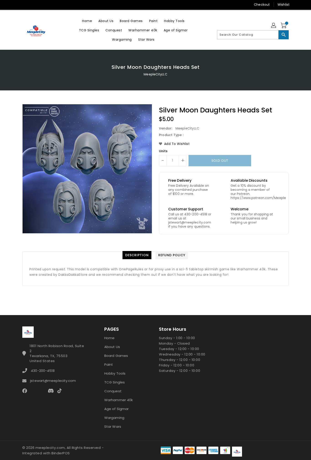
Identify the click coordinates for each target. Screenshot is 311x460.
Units (163, 151)
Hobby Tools (114, 373)
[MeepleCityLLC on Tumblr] (50, 4)
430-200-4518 (43, 370)
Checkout (262, 4)
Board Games (116, 355)
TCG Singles (114, 382)
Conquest (113, 391)
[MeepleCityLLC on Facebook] (16, 4)
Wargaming (114, 417)
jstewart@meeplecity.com (53, 380)
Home (109, 338)
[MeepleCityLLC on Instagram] (41, 4)
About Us (112, 346)
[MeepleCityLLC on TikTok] (76, 4)
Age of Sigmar (116, 408)
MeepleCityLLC (155, 74)
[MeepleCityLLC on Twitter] (24, 4)
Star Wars (112, 426)
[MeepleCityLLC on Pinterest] (33, 4)
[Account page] (273, 25)
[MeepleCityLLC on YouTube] (59, 4)
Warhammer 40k (118, 400)
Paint (108, 364)
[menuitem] (87, 20)
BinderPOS (60, 453)
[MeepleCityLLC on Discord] (68, 4)
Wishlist (284, 4)
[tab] (136, 255)
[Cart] (284, 25)
